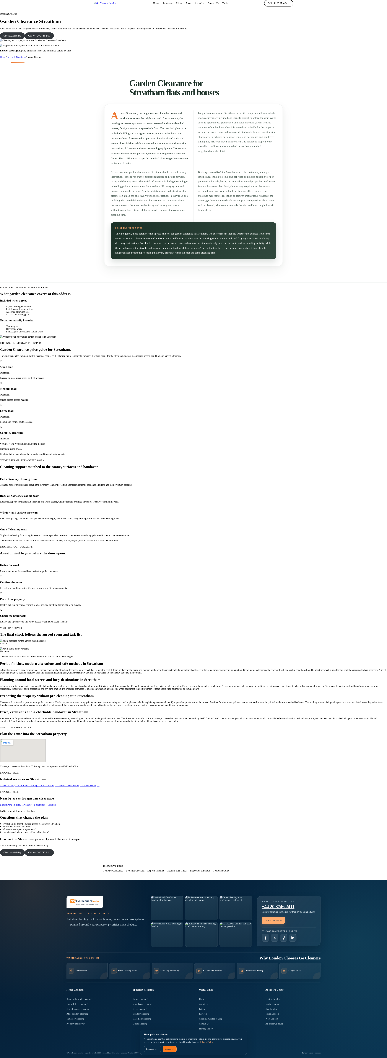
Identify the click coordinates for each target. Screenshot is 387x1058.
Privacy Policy (206, 1029)
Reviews (203, 1014)
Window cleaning (141, 1014)
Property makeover (76, 1024)
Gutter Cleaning (9, 785)
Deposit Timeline (155, 870)
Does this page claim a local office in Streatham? (26, 832)
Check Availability (12, 35)
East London (271, 1009)
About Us (203, 1004)
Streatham (21, 57)
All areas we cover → (275, 1024)
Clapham (53, 804)
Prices (202, 1009)
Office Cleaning (49, 785)
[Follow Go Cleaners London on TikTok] (283, 938)
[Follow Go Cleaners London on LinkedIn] (292, 938)
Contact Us (204, 1024)
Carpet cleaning (140, 999)
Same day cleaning (75, 1019)
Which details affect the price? (17, 826)
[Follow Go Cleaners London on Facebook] (265, 938)
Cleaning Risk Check (177, 870)
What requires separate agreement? (19, 829)
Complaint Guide (221, 870)
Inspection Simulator (200, 870)
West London (271, 1019)
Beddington (41, 804)
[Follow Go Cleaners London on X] (274, 938)
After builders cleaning (77, 1014)
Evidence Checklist (135, 870)
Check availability (273, 920)
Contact (317, 1053)
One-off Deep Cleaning (70, 785)
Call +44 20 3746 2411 (279, 3)
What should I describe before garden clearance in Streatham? (32, 824)
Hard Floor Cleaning (29, 785)
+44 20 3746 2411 (278, 906)
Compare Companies (113, 870)
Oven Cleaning (91, 785)
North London (272, 1004)
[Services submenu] (172, 3)
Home (3, 57)
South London (272, 1014)
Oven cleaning (140, 1009)
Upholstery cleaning (142, 1004)
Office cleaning (140, 1024)
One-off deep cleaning (77, 1004)
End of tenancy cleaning (78, 1009)
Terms (311, 1053)
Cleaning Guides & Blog (210, 1019)
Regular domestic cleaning (79, 999)
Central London (272, 999)
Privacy (305, 1053)
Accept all (169, 1049)
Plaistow (28, 804)
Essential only (152, 1049)
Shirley (18, 804)
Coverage (11, 57)
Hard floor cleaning (142, 1019)
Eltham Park (7, 804)
